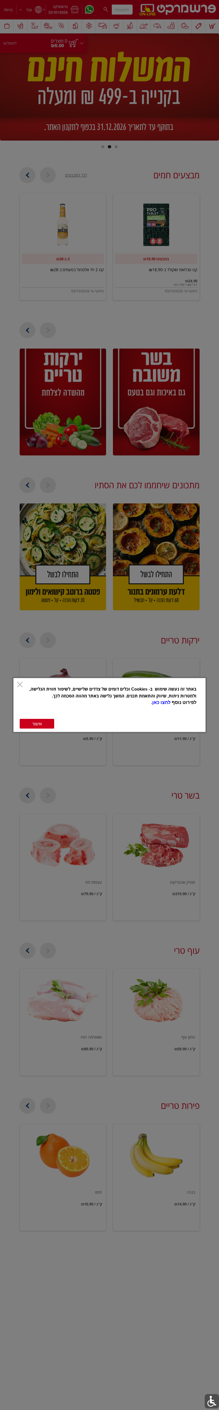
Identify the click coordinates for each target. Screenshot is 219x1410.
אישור (37, 724)
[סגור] (20, 685)
